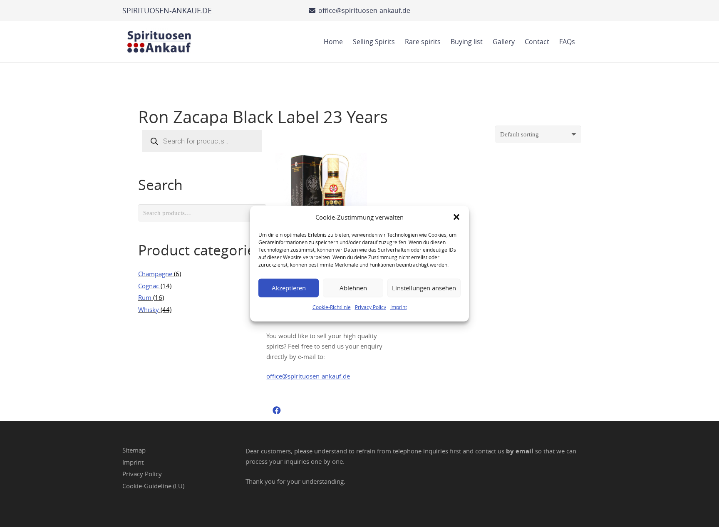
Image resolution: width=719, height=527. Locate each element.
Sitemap (134, 450)
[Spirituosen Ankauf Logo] (159, 41)
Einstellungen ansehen (424, 288)
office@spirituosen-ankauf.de (308, 376)
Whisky (148, 309)
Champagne (155, 274)
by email (519, 451)
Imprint (398, 306)
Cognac (148, 286)
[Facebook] (276, 410)
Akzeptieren (289, 288)
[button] (456, 217)
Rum (144, 297)
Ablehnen (353, 288)
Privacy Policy (370, 306)
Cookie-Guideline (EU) (153, 486)
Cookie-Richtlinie (331, 306)
